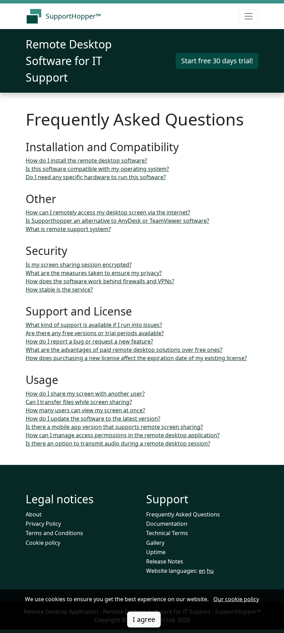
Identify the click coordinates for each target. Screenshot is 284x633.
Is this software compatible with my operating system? (97, 169)
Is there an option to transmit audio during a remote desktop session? (118, 443)
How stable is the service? (59, 289)
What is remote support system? (68, 229)
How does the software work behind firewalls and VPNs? (100, 281)
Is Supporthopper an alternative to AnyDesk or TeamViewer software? (117, 220)
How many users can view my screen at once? (85, 410)
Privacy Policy (43, 524)
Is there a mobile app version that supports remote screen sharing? (114, 427)
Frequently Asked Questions (183, 514)
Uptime (156, 552)
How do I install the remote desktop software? (86, 160)
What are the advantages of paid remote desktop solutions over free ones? (124, 350)
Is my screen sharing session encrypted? (79, 264)
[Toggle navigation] (248, 16)
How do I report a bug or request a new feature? (89, 341)
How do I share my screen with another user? (85, 393)
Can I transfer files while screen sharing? (79, 402)
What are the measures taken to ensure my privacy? (94, 273)
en (202, 571)
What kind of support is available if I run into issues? (94, 325)
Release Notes (164, 561)
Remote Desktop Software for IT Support (69, 61)
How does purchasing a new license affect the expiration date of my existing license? (136, 358)
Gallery (155, 543)
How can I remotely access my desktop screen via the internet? (108, 212)
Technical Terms (167, 533)
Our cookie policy (236, 599)
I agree (144, 619)
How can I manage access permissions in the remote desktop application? (123, 435)
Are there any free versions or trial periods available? (95, 333)
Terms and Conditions (54, 533)
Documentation (166, 524)
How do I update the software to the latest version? (93, 418)
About (34, 514)
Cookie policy (43, 543)
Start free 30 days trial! (217, 60)
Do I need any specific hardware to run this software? (96, 177)
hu (210, 571)
